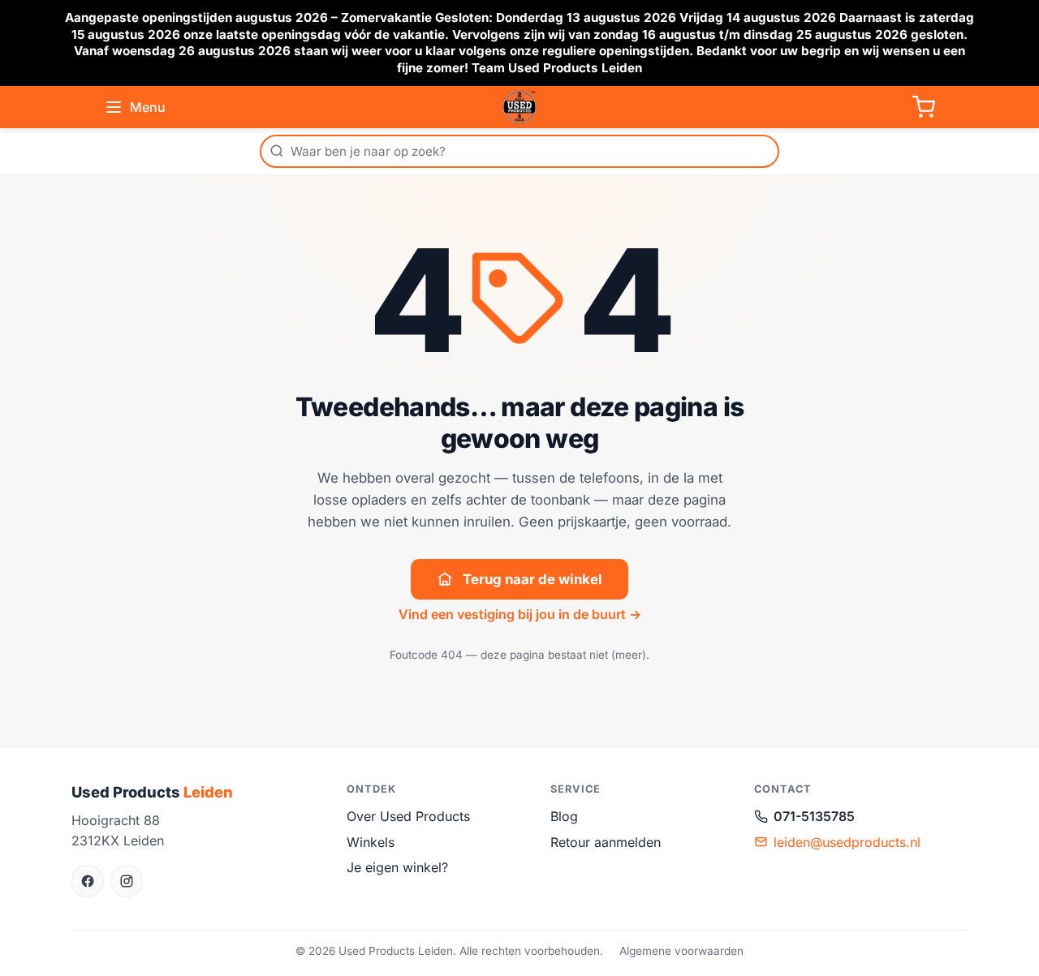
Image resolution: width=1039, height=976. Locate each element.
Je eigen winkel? (397, 867)
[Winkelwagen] (923, 107)
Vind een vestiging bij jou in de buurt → (520, 614)
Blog (564, 816)
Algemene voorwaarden (681, 950)
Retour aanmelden (605, 842)
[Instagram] (126, 881)
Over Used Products (408, 816)
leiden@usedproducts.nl (847, 842)
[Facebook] (87, 881)
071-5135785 (814, 816)
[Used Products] (519, 107)
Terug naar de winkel (532, 579)
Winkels (370, 842)
